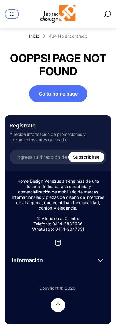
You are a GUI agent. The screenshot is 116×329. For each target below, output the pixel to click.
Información (27, 260)
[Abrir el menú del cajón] (12, 14)
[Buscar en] (107, 14)
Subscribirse (86, 156)
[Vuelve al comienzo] (58, 305)
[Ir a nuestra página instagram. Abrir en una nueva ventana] (58, 242)
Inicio (34, 36)
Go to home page (58, 94)
